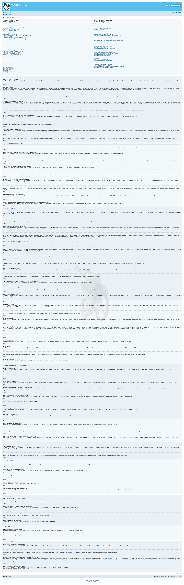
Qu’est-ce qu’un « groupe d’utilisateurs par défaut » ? (103, 28)
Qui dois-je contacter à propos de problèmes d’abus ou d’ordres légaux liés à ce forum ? (109, 66)
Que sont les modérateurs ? (99, 22)
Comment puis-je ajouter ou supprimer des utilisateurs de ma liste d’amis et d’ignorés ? (109, 40)
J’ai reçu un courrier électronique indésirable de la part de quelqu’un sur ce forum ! (108, 35)
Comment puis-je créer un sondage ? (9, 50)
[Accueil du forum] (6, 6)
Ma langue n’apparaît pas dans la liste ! (9, 38)
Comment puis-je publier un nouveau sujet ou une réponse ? (13, 46)
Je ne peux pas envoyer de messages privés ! (102, 33)
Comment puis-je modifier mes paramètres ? (10, 34)
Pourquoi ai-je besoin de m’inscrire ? (9, 21)
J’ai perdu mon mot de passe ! (8, 28)
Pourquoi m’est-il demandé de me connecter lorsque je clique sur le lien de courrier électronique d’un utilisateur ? (22, 43)
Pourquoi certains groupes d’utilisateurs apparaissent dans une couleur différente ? (108, 27)
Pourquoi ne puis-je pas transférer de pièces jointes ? (12, 54)
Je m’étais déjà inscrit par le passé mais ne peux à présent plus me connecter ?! (17, 27)
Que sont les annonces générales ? (9, 68)
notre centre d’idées (71, 552)
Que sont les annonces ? (7, 69)
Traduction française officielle (90, 580)
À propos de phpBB (124, 545)
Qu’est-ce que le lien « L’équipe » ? (100, 29)
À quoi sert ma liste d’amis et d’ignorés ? (101, 39)
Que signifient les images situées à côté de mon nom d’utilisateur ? (14, 39)
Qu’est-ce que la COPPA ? (7, 22)
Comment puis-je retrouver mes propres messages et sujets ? (105, 48)
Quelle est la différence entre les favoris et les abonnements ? (104, 52)
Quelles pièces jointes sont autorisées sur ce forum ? (103, 59)
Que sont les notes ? (6, 70)
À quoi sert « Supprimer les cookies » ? (9, 30)
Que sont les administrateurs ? (99, 21)
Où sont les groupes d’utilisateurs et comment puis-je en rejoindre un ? (106, 24)
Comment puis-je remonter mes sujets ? (10, 60)
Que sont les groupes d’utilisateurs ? (100, 23)
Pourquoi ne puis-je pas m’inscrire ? (9, 23)
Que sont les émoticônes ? (7, 66)
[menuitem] (9, 12)
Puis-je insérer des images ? (8, 67)
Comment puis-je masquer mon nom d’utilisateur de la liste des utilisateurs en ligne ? (17, 35)
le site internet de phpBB (168, 174)
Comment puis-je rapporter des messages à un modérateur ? (13, 56)
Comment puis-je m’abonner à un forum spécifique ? (103, 54)
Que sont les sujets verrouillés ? (8, 71)
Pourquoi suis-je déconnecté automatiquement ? (11, 29)
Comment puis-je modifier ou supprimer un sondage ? (12, 52)
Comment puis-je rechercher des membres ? (101, 47)
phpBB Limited (34, 545)
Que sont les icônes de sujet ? (8, 72)
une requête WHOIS (112, 558)
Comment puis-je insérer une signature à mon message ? (13, 49)
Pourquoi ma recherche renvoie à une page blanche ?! (103, 46)
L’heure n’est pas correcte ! (7, 36)
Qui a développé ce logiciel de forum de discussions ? (103, 64)
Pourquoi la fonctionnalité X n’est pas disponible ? (102, 65)
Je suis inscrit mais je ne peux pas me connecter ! (11, 24)
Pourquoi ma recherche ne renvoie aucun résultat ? (103, 45)
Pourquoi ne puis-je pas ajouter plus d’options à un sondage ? (13, 51)
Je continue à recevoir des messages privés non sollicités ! (104, 34)
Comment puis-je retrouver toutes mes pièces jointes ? (103, 60)
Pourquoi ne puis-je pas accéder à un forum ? (11, 53)
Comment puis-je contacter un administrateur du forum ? (103, 67)
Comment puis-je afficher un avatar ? (9, 40)
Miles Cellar (97, 580)
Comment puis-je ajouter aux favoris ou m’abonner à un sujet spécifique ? (106, 53)
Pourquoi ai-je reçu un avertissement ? (9, 55)
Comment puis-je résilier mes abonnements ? (102, 55)
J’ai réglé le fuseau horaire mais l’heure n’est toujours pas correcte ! (14, 37)
